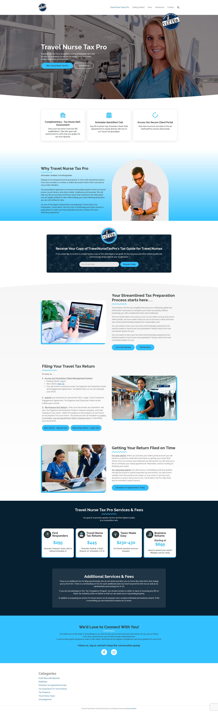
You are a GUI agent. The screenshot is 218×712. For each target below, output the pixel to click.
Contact (170, 7)
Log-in (63, 381)
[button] (129, 264)
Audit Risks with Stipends (49, 678)
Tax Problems (44, 692)
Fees (150, 7)
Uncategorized (45, 699)
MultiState (43, 682)
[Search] (177, 7)
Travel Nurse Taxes (47, 696)
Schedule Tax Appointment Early (52, 685)
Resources (159, 7)
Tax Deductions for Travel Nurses (53, 689)
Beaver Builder (131, 708)
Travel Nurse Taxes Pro (119, 7)
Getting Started (138, 7)
